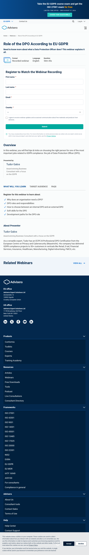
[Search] (73, 21)
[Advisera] (13, 282)
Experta (8, 356)
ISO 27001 (9, 413)
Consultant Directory (14, 400)
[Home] (8, 27)
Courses (9, 351)
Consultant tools (12, 504)
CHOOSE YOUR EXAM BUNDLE (60, 15)
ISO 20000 (9, 445)
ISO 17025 (9, 441)
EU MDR (8, 469)
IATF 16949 (10, 473)
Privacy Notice (51, 136)
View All (77, 263)
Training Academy (13, 360)
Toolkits (8, 346)
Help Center (10, 526)
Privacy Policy (33, 545)
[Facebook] (18, 322)
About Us (9, 499)
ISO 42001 (9, 417)
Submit (44, 127)
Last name (11, 87)
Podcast (8, 391)
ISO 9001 (9, 422)
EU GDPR (9, 464)
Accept (68, 544)
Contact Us (23, 21)
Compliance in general (15, 487)
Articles (8, 373)
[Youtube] (25, 322)
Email (9, 97)
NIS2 (7, 455)
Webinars (13, 36)
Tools (7, 387)
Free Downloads (12, 382)
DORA (7, 459)
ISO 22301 (9, 450)
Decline (81, 544)
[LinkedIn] (5, 322)
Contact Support (12, 530)
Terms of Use (11, 513)
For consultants (12, 482)
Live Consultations (13, 396)
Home (5, 36)
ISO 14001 (9, 427)
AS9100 (8, 478)
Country (10, 107)
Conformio (10, 342)
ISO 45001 (9, 431)
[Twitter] (12, 322)
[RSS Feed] (31, 322)
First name (11, 77)
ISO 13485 (9, 436)
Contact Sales (11, 509)
